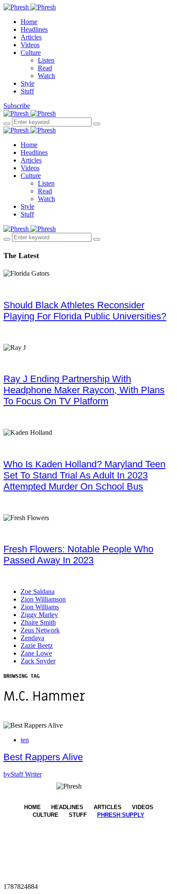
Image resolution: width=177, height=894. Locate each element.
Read (45, 68)
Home (29, 21)
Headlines (34, 29)
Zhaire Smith (38, 622)
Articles (31, 37)
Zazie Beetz (37, 645)
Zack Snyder (38, 661)
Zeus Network (40, 630)
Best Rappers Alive (43, 757)
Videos (30, 44)
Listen (46, 60)
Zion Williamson (43, 599)
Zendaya (32, 637)
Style (27, 83)
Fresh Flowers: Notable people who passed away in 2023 (78, 555)
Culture (31, 52)
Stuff (27, 91)
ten (25, 739)
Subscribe (16, 105)
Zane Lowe (36, 653)
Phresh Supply (120, 815)
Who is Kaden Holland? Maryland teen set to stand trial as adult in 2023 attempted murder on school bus (84, 475)
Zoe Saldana (38, 591)
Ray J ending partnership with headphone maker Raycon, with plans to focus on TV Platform (84, 389)
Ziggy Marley (39, 614)
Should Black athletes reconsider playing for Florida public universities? (84, 311)
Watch (46, 75)
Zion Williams (40, 607)
